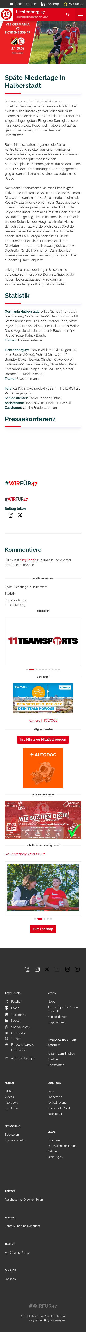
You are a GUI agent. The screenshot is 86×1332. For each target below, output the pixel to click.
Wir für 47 (76, 4)
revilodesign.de (57, 1320)
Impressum (55, 1140)
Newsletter (55, 1113)
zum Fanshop (43, 929)
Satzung (53, 1151)
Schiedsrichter (57, 1016)
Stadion (53, 1059)
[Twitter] (47, 969)
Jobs (51, 1091)
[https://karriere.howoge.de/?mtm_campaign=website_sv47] (43, 698)
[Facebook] (28, 969)
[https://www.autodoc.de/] (43, 768)
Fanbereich (55, 1097)
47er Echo (11, 1108)
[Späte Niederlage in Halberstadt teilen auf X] (20, 515)
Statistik (10, 593)
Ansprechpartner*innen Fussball (63, 1009)
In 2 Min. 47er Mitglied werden (43, 739)
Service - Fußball (59, 1108)
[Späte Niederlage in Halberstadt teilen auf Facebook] (10, 515)
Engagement (56, 1022)
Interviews (11, 1102)
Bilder (8, 1091)
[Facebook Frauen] (37, 969)
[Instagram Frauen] (77, 969)
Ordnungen (55, 1157)
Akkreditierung (57, 1102)
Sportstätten (56, 1065)
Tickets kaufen (25, 4)
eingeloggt (28, 560)
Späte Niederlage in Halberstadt (26, 587)
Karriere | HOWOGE (43, 721)
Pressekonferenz (15, 600)
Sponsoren (12, 1134)
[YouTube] (57, 969)
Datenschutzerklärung (62, 1145)
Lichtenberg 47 (57, 1316)
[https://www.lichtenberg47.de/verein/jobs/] (43, 820)
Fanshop (52, 4)
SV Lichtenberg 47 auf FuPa (25, 854)
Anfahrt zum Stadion (61, 1053)
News (51, 1001)
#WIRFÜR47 (18, 605)
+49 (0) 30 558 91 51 (17, 1252)
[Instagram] (68, 969)
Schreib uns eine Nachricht (22, 1226)
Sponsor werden (15, 1140)
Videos (9, 1097)
